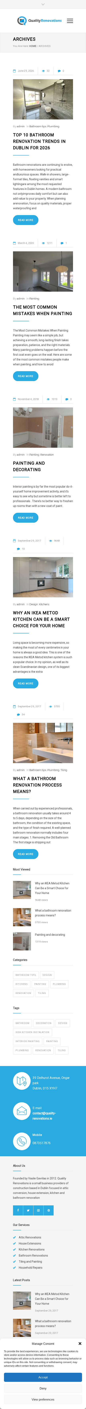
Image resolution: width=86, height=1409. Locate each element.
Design (33, 604)
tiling (62, 1050)
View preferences (43, 1399)
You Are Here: (21, 46)
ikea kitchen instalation (32, 1032)
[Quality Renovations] (40, 20)
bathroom (22, 1023)
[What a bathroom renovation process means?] (43, 743)
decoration (44, 1023)
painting (52, 1041)
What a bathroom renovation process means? (37, 785)
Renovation (47, 454)
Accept (43, 1377)
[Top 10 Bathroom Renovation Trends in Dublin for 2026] (43, 99)
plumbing (22, 1050)
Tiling (64, 770)
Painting (34, 298)
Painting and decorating (50, 934)
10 (23, 548)
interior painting (28, 1041)
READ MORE (25, 220)
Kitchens (44, 604)
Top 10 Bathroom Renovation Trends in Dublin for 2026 (39, 141)
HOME (32, 46)
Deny (43, 1388)
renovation (43, 1050)
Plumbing (53, 126)
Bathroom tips (37, 126)
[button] (80, 1344)
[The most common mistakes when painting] (43, 271)
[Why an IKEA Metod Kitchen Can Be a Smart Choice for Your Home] (43, 577)
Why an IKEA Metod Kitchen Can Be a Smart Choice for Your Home (41, 619)
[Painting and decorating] (43, 427)
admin (21, 126)
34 (23, 714)
